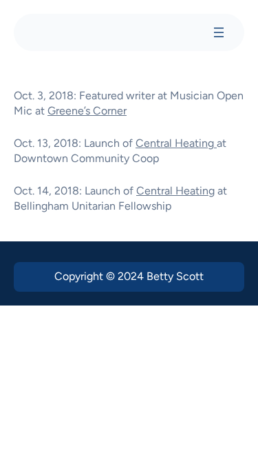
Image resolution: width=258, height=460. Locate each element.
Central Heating (176, 143)
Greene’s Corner (87, 110)
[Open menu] (219, 32)
